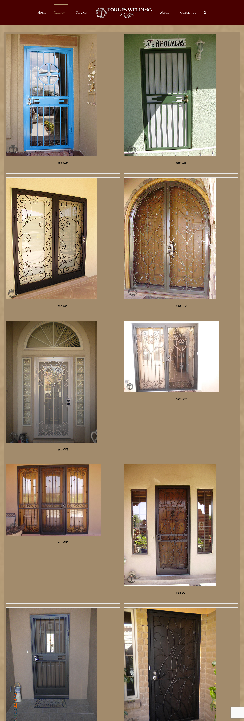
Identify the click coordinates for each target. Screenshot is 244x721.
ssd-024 (63, 162)
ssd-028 (63, 449)
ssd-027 (181, 306)
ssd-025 (181, 162)
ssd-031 (181, 592)
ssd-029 (181, 399)
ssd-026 (63, 306)
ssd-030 (63, 542)
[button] (193, 12)
